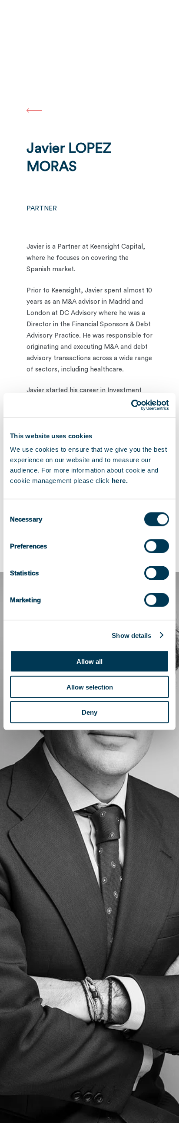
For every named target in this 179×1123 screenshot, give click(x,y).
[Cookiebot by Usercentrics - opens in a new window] (131, 405)
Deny (89, 712)
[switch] (156, 546)
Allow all (89, 661)
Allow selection (89, 686)
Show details (131, 635)
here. (120, 480)
